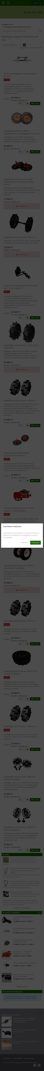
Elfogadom (36, 542)
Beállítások (24, 542)
